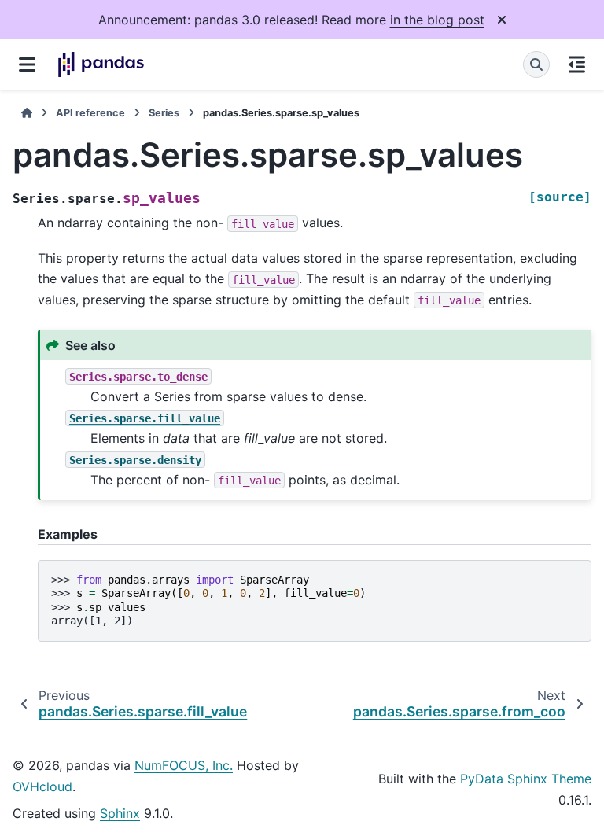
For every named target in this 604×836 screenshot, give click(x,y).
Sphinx (120, 813)
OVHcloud (42, 786)
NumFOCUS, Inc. (183, 765)
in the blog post (437, 20)
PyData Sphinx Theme (525, 778)
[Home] (26, 113)
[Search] (536, 64)
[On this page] (576, 64)
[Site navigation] (27, 64)
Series (164, 113)
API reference (90, 113)
